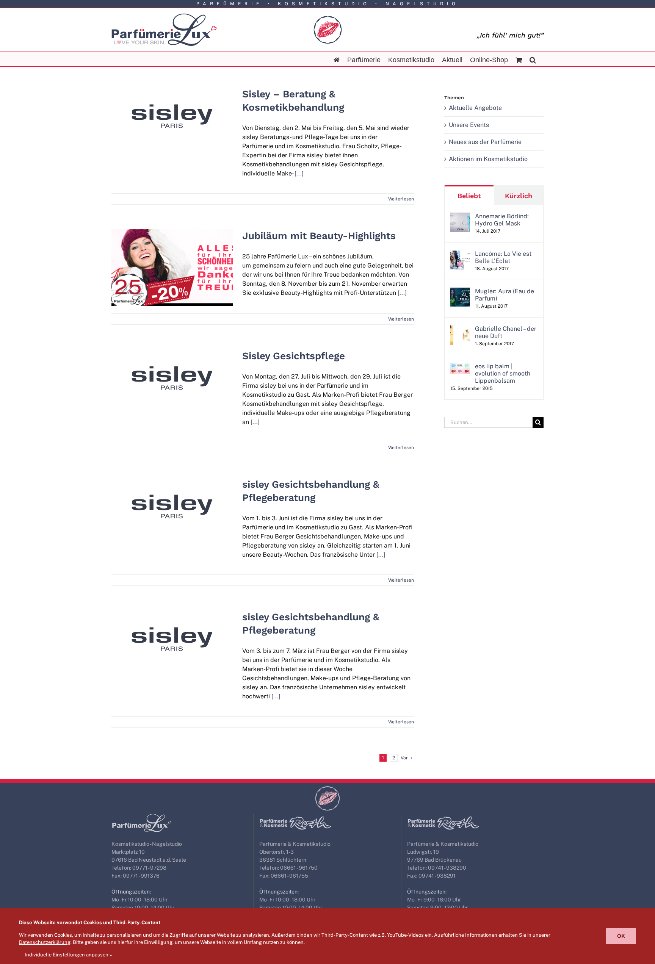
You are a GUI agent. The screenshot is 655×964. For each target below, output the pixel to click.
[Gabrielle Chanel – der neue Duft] (460, 329)
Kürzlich (518, 196)
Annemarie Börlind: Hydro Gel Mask (502, 220)
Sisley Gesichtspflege (172, 370)
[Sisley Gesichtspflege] (172, 378)
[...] (299, 173)
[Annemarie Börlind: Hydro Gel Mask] (460, 217)
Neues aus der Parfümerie (485, 142)
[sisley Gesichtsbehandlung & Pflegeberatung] (172, 506)
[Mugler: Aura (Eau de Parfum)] (460, 292)
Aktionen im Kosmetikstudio (488, 159)
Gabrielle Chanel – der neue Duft (505, 332)
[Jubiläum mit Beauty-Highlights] (172, 267)
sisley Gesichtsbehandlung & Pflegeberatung (172, 494)
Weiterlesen (401, 199)
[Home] (337, 59)
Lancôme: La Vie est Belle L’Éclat (503, 257)
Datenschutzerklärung (45, 942)
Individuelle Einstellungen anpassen (67, 955)
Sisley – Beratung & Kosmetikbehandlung (172, 103)
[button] (533, 59)
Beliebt (469, 196)
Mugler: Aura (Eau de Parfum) (504, 295)
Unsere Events (469, 124)
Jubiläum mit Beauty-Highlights (172, 254)
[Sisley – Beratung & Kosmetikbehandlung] (172, 116)
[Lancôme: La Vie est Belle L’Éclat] (460, 254)
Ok (621, 936)
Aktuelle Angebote (475, 107)
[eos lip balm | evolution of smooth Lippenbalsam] (460, 367)
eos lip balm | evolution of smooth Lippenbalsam (502, 373)
